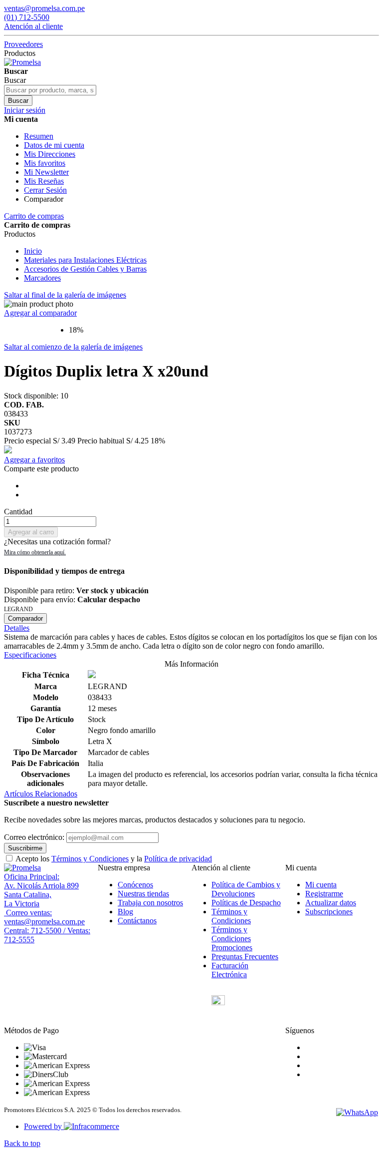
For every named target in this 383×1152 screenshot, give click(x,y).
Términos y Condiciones (90, 858)
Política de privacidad (178, 858)
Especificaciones (30, 655)
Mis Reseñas (44, 181)
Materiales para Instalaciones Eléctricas (85, 260)
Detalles (16, 628)
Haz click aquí (35, 552)
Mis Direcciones (49, 154)
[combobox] (50, 90)
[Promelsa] (22, 867)
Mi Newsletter (46, 172)
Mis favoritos (44, 163)
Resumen (38, 136)
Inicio (33, 251)
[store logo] (22, 62)
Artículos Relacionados (40, 793)
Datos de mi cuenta (54, 145)
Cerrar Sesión (45, 190)
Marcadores (42, 278)
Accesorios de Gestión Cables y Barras (85, 269)
